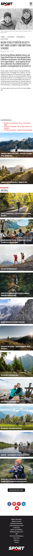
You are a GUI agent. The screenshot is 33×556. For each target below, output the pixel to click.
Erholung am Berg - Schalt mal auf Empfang (18, 130)
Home (3, 37)
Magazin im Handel (16, 521)
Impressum (16, 540)
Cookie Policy (16, 527)
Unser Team (16, 538)
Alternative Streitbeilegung (16, 536)
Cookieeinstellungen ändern (16, 525)
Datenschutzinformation (16, 523)
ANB (16, 533)
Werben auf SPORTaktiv (16, 529)
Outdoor (10, 37)
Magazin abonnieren (16, 519)
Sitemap (16, 542)
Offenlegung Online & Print (16, 531)
